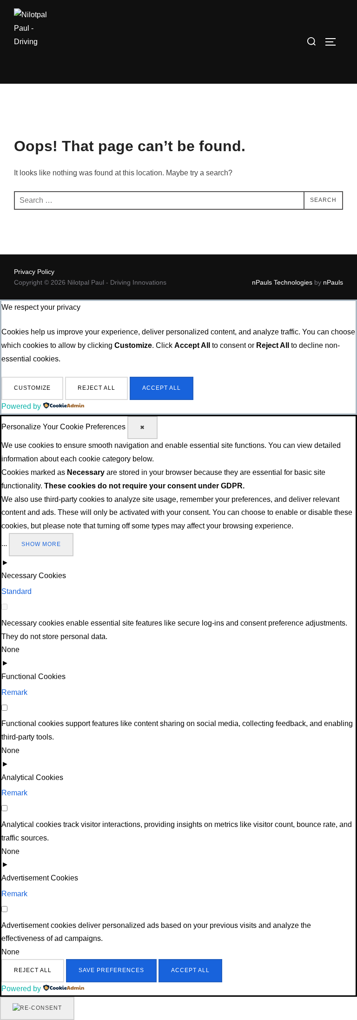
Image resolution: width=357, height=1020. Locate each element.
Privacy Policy (34, 271)
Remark (14, 692)
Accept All (161, 388)
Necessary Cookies (33, 576)
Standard (16, 591)
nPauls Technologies (282, 282)
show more (41, 544)
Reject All (96, 388)
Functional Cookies (33, 676)
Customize (32, 388)
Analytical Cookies (32, 777)
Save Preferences (111, 970)
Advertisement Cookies (39, 878)
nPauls (333, 282)
